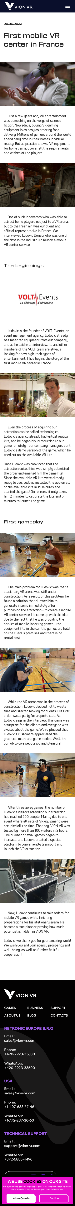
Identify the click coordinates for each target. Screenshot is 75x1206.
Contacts (59, 1015)
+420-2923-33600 (19, 1054)
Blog (31, 1015)
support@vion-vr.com (22, 1145)
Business (35, 1008)
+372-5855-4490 (18, 1159)
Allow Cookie (21, 1198)
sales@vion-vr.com (19, 1040)
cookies (32, 1181)
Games (10, 1008)
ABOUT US (12, 1015)
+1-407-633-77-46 (19, 1106)
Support (58, 1008)
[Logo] (18, 9)
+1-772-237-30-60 (19, 1120)
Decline (54, 1198)
